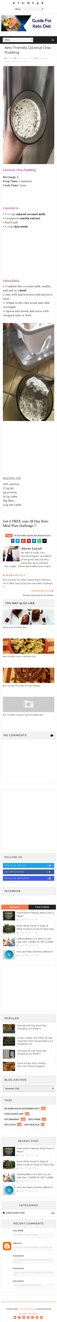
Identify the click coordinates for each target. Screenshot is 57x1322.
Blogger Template (28, 1313)
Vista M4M (18, 1230)
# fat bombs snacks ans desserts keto (32, 535)
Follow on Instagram (16, 878)
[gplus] (23, 3)
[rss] (33, 3)
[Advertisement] (28, 250)
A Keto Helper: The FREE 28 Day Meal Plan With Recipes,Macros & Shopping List (35, 1041)
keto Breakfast (11, 1119)
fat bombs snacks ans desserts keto (22, 1109)
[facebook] (18, 3)
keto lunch (10, 1125)
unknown (17, 1243)
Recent (15, 907)
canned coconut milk (30, 214)
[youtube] (37, 3)
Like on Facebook (14, 872)
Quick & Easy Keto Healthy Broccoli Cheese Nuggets (31, 1065)
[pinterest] (42, 3)
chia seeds (20, 226)
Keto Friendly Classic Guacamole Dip (19, 656)
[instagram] (28, 3)
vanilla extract (29, 218)
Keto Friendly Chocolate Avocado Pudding (21, 686)
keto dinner (34, 1119)
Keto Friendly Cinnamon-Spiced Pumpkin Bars (23, 715)
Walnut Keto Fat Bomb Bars (15, 627)
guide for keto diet (14, 1114)
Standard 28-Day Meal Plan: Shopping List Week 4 (32, 1027)
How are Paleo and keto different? (35, 951)
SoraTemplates (26, 1309)
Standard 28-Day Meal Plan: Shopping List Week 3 (32, 1052)
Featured (42, 907)
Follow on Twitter (15, 865)
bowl (23, 290)
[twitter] (14, 3)
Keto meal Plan (31, 1125)
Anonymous (18, 1255)
